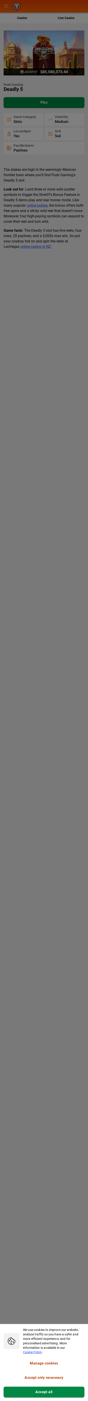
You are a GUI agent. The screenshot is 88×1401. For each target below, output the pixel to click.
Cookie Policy (32, 1352)
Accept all (44, 1392)
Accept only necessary (44, 1377)
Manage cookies (44, 1363)
